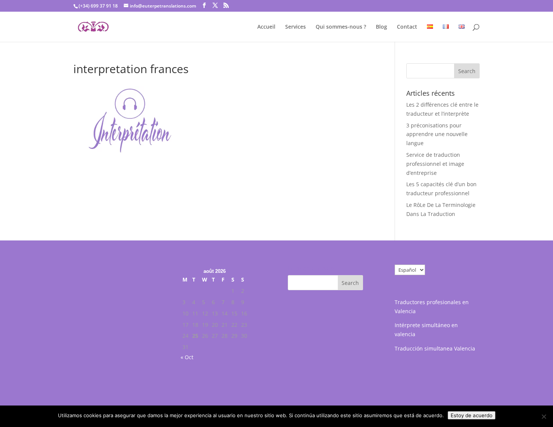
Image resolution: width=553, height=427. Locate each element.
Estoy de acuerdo (471, 415)
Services (295, 27)
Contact (407, 27)
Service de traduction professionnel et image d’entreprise (435, 163)
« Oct (187, 357)
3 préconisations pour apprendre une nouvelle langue (437, 134)
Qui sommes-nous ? (341, 27)
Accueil (266, 27)
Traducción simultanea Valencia (435, 348)
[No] (543, 416)
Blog (381, 27)
